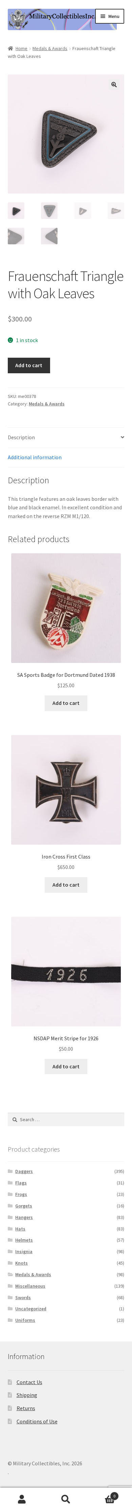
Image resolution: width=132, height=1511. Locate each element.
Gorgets (23, 1206)
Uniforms (25, 1320)
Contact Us (29, 1382)
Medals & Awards (49, 48)
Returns (26, 1408)
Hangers (24, 1217)
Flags (21, 1183)
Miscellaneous (30, 1286)
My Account (22, 1499)
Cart (101, 1493)
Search (66, 1499)
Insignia (23, 1251)
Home (21, 48)
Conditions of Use (37, 1421)
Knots (21, 1263)
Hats (20, 1229)
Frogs (21, 1194)
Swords (23, 1297)
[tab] (66, 438)
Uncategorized (30, 1309)
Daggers (24, 1171)
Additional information (35, 457)
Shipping (27, 1395)
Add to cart (28, 365)
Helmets (24, 1240)
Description (21, 437)
